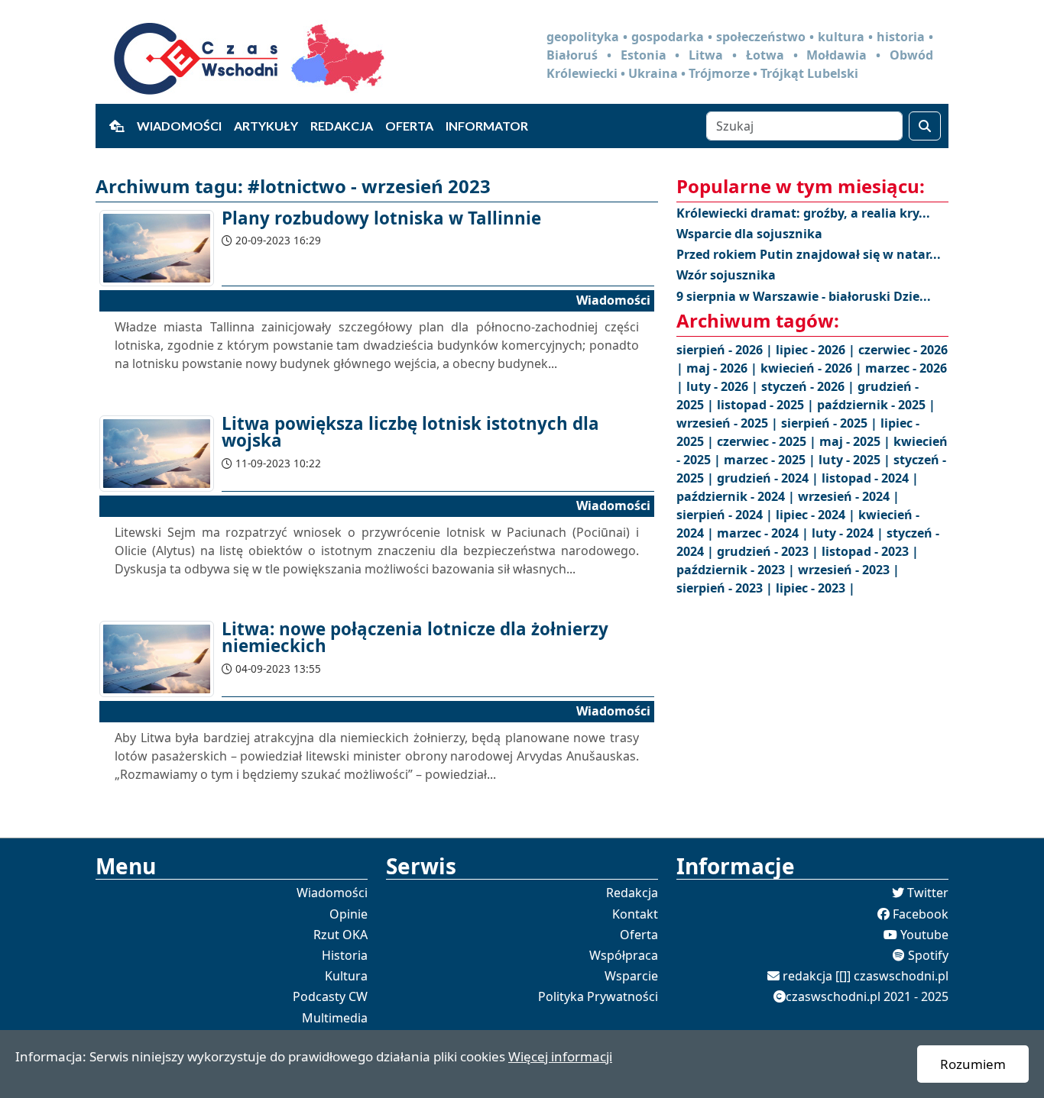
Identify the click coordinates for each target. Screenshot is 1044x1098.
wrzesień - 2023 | (849, 569)
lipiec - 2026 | (817, 349)
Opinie (348, 914)
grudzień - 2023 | (769, 551)
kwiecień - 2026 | (812, 368)
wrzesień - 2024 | (849, 496)
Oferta (409, 125)
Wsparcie (631, 975)
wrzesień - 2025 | (728, 423)
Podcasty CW (330, 996)
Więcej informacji (560, 1056)
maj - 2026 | (723, 368)
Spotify (928, 955)
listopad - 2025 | (767, 404)
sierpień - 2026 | (726, 349)
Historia (345, 955)
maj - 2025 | (856, 441)
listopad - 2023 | (870, 551)
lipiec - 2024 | (817, 514)
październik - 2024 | (737, 496)
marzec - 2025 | (771, 459)
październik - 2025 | (876, 404)
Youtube (924, 934)
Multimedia (335, 1017)
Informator (487, 125)
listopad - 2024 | (870, 478)
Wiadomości (179, 125)
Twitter (927, 892)
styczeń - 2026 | (809, 386)
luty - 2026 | (723, 386)
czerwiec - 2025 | (768, 441)
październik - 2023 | (737, 569)
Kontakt (635, 914)
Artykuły (266, 125)
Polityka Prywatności (598, 996)
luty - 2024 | (849, 533)
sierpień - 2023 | (726, 588)
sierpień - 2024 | (726, 514)
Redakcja (341, 125)
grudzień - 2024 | (769, 478)
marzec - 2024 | (764, 533)
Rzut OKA (340, 934)
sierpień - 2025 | (830, 423)
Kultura (346, 975)
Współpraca (623, 955)
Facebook (920, 914)
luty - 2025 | (856, 459)
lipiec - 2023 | (815, 588)
